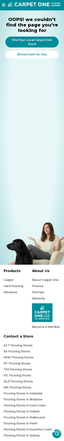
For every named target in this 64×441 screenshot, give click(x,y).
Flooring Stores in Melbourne (24, 417)
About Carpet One (45, 280)
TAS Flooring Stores (18, 369)
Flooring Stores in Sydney (22, 435)
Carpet (9, 280)
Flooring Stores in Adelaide (23, 393)
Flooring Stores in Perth (21, 423)
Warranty (38, 298)
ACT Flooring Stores (18, 345)
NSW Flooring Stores (19, 357)
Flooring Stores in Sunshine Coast (28, 429)
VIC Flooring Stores (17, 375)
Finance (37, 286)
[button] (4, 5)
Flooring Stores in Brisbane (23, 399)
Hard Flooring (13, 286)
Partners (38, 292)
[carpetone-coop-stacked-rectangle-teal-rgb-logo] (46, 312)
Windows (10, 292)
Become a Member (46, 327)
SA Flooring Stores (17, 351)
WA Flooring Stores (17, 387)
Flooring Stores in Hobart (22, 411)
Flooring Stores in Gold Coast (25, 405)
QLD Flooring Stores (18, 381)
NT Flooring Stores (17, 363)
